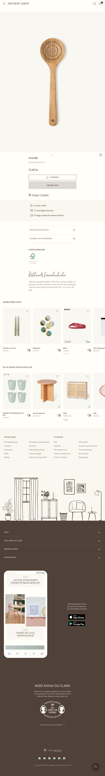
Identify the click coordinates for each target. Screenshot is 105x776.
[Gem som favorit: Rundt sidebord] (57, 376)
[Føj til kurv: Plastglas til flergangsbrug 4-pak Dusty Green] (28, 415)
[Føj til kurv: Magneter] (59, 350)
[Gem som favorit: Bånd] (88, 311)
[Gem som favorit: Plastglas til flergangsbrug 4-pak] (27, 376)
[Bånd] (77, 326)
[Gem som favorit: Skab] (88, 376)
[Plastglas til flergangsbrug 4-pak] (17, 391)
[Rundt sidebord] (47, 391)
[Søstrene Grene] (18, 3)
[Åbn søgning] (94, 3)
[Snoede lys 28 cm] (17, 326)
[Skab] (77, 391)
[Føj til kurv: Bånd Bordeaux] (89, 350)
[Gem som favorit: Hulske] (100, 155)
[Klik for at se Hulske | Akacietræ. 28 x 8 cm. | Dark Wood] (52, 82)
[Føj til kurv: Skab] (89, 415)
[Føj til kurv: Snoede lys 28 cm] (28, 350)
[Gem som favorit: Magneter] (57, 311)
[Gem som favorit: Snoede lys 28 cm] (27, 311)
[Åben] (4, 3)
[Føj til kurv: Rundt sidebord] (59, 415)
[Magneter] (47, 326)
